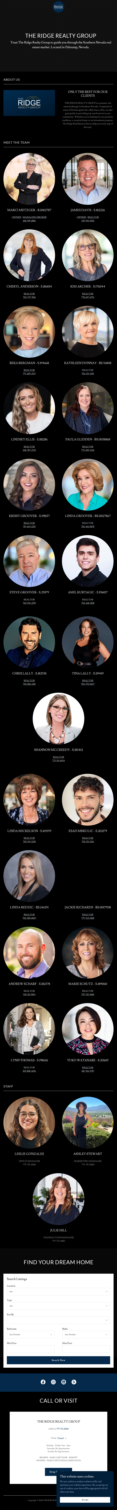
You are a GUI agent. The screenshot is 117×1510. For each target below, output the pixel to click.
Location (11, 1285)
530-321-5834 (29, 994)
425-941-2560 (87, 220)
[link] (58, 2)
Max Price (67, 1343)
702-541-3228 (29, 841)
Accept (85, 1499)
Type (9, 1300)
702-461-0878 (87, 526)
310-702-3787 (87, 1071)
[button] (65, 1438)
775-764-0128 (87, 918)
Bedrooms (11, 1328)
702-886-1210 (29, 684)
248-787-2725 (29, 450)
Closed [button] (60, 1438)
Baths (65, 1328)
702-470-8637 (87, 684)
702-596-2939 (29, 603)
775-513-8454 (58, 760)
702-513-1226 (88, 841)
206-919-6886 (29, 220)
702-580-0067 (29, 918)
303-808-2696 (29, 1071)
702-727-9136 (29, 297)
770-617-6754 (87, 297)
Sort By (10, 1314)
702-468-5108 (87, 603)
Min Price (11, 1343)
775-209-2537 (29, 373)
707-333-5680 (87, 994)
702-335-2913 (88, 373)
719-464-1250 (29, 526)
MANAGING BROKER (35, 217)
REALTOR (93, 217)
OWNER (16, 217)
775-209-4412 (87, 450)
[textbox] (31, 1349)
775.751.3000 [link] (62, 1428)
